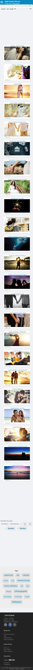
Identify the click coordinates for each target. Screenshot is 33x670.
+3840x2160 (8, 575)
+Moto (27, 586)
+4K (17, 575)
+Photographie (20, 591)
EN (10, 660)
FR (13, 660)
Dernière (23, 528)
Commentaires (7, 637)
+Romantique (7, 596)
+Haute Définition (10, 586)
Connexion (6, 662)
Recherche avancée (9, 634)
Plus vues (6, 648)
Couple (11, 9)
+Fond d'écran (23, 580)
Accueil (3, 9)
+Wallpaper (16, 602)
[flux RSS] (15, 625)
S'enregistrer (7, 664)
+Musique (8, 591)
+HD (22, 586)
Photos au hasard (8, 639)
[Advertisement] (16, 28)
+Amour (25, 575)
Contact (6, 618)
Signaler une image (9, 620)
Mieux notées (7, 649)
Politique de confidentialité (11, 621)
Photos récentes (8, 651)
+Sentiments (18, 596)
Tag (8, 9)
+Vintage (27, 596)
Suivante (11, 528)
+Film (12, 580)
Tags (5, 636)
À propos (11, 618)
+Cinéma (5, 580)
